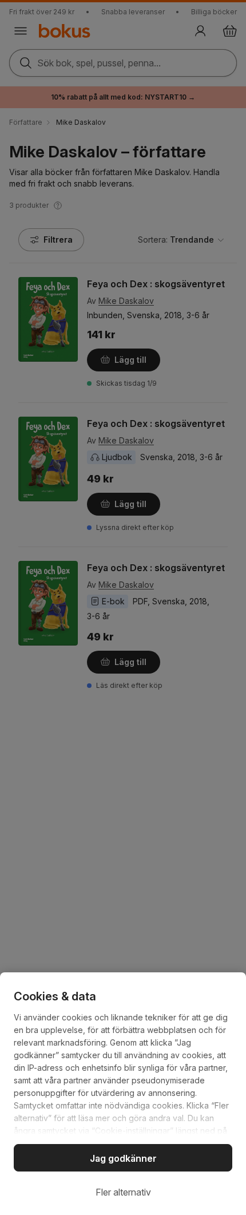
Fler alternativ (123, 1192)
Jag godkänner (123, 1158)
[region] (123, 1093)
